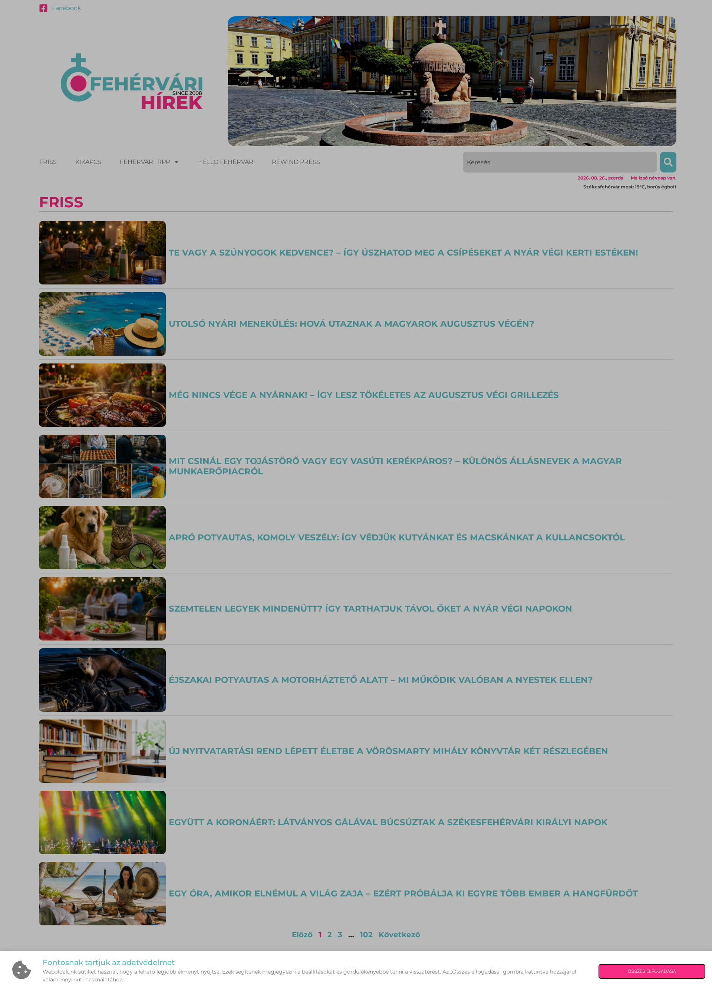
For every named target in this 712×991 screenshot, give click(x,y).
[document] (356, 495)
